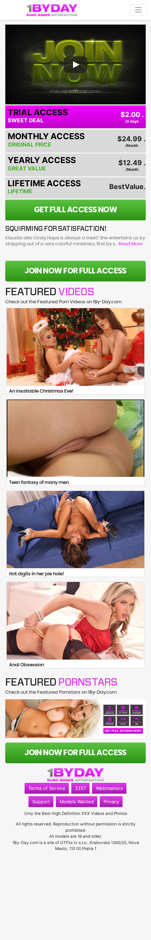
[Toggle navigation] (138, 10)
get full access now (75, 210)
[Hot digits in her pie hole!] (75, 529)
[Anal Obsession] (75, 620)
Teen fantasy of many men (39, 482)
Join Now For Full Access (75, 271)
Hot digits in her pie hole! (36, 574)
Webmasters (109, 788)
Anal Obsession (26, 665)
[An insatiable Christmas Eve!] (75, 346)
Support (41, 801)
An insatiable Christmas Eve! (41, 391)
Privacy (111, 801)
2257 (80, 788)
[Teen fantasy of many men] (75, 438)
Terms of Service (46, 788)
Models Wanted (77, 801)
